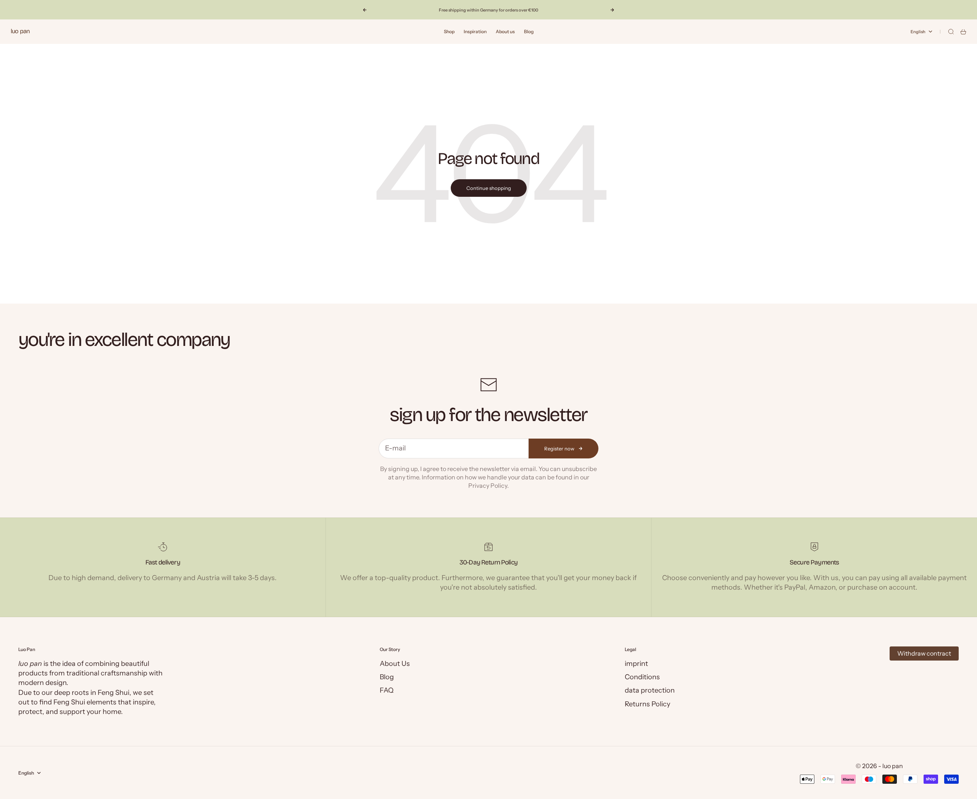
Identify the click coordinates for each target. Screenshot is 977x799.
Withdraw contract (924, 653)
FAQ (386, 690)
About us (505, 31)
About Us (395, 663)
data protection (650, 690)
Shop (449, 31)
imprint (636, 663)
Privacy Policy (487, 485)
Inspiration (475, 31)
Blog (529, 31)
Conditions (642, 677)
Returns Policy (647, 704)
